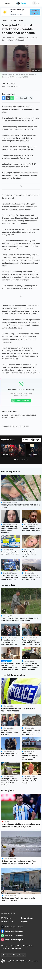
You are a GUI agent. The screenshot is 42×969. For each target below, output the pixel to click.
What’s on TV (7, 921)
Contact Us (5, 948)
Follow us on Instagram (14, 940)
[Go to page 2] (17, 459)
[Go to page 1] (15, 459)
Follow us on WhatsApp (14, 935)
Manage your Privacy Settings (13, 955)
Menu (7, 3)
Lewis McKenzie (8, 83)
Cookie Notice (16, 948)
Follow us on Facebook (14, 931)
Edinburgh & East (17, 20)
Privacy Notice (28, 946)
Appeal (24, 921)
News (4, 20)
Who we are (5, 946)
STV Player (6, 918)
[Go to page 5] (22, 459)
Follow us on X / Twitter (14, 927)
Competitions (27, 918)
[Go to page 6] (24, 459)
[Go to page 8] (27, 459)
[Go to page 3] (19, 459)
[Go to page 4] (20, 459)
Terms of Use (16, 946)
